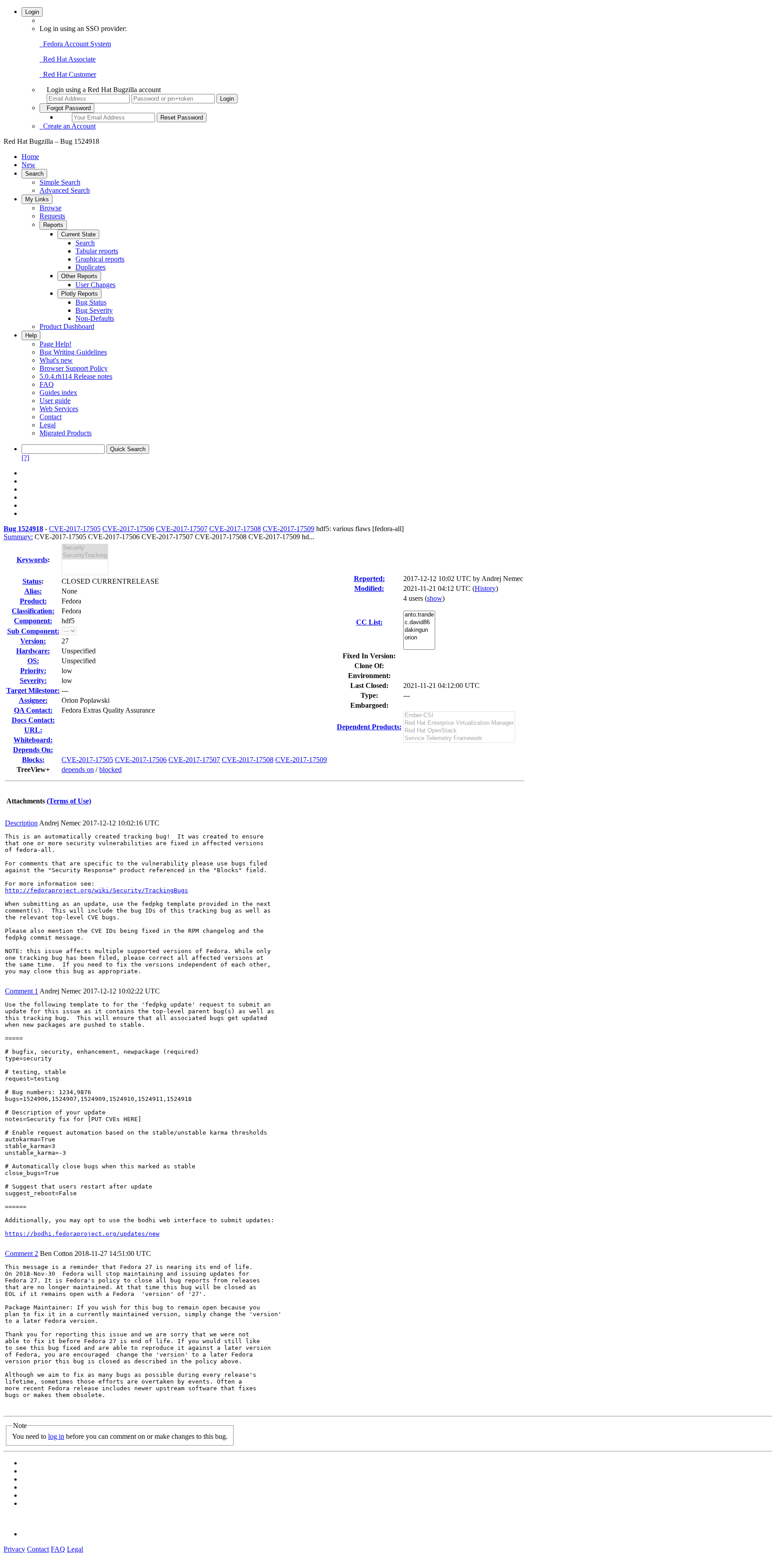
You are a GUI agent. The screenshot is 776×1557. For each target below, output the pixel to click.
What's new (56, 360)
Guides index (58, 392)
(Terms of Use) (69, 801)
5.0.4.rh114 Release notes (76, 376)
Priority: (33, 670)
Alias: (33, 591)
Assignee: (33, 700)
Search (34, 173)
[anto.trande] (419, 615)
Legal (48, 425)
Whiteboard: (33, 740)
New (28, 165)
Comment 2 (21, 1253)
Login (32, 12)
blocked (110, 769)
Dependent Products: (369, 727)
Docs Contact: (33, 720)
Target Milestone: (33, 690)
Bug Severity (94, 310)
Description (21, 823)
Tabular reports (96, 251)
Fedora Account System (75, 44)
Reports (53, 225)
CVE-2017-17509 (288, 528)
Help (31, 335)
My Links (37, 199)
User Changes (95, 284)
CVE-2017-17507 (181, 528)
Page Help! (55, 344)
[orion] (419, 638)
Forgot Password (67, 108)
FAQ (47, 384)
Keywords (32, 559)
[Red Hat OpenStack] (459, 731)
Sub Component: (33, 631)
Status (31, 581)
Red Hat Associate (68, 59)
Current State (78, 234)
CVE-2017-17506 (128, 528)
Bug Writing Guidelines (73, 352)
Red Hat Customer (68, 74)
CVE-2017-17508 (235, 528)
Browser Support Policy (74, 368)
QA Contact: (33, 710)
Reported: (369, 578)
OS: (33, 661)
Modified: (369, 588)
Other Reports (79, 276)
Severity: (33, 680)
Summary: (18, 537)
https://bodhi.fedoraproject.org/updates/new (82, 1233)
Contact (51, 417)
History (485, 588)
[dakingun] (419, 630)
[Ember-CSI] (459, 715)
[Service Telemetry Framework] (459, 738)
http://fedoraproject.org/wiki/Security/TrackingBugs (96, 890)
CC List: (369, 622)
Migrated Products (66, 433)
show (434, 598)
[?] (25, 457)
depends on (78, 769)
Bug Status (90, 302)
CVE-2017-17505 (75, 528)
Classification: (33, 611)
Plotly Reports (79, 293)
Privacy (14, 1549)
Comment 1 (21, 991)
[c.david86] (419, 622)
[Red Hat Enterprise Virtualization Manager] (459, 723)
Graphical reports (99, 259)
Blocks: (33, 759)
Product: (33, 601)
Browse (51, 208)
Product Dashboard (67, 326)
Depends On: (33, 750)
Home (30, 156)
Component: (33, 621)
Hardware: (33, 651)
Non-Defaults (94, 318)
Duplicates (90, 267)
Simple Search (60, 182)
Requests (52, 216)
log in (56, 1436)
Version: (33, 641)
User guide (55, 400)
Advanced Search (65, 190)
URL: (33, 730)
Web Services (59, 409)
